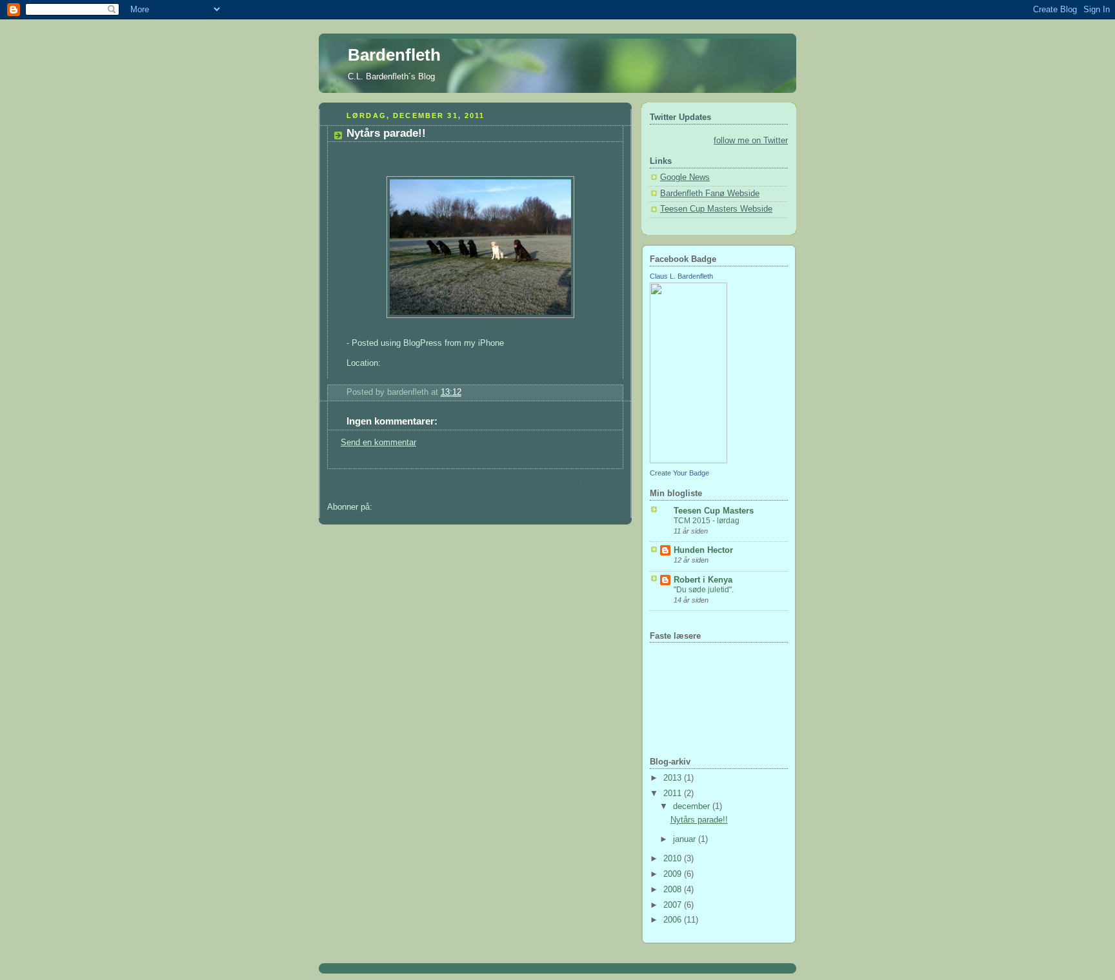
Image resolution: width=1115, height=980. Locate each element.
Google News (685, 177)
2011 (673, 793)
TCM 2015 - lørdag (706, 520)
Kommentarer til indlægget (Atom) (438, 507)
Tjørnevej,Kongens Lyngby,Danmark (448, 363)
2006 (673, 920)
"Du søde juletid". (704, 589)
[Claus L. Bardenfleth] (688, 460)
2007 (673, 905)
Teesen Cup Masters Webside (716, 209)
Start (476, 483)
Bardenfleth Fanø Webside (709, 193)
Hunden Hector (703, 550)
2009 (673, 874)
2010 (673, 858)
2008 (673, 889)
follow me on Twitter (751, 140)
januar (685, 839)
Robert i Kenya (703, 580)
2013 (673, 778)
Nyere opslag (351, 483)
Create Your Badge (679, 473)
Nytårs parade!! (699, 820)
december (692, 806)
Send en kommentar (378, 442)
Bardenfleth (394, 55)
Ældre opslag (598, 483)
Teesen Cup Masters (714, 510)
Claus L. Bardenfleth (681, 276)
